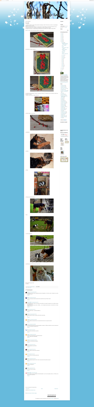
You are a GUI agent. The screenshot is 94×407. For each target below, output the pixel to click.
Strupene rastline (63, 109)
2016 (62, 39)
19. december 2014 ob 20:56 (32, 358)
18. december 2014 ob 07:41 (32, 309)
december (63, 42)
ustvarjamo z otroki (63, 111)
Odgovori (28, 311)
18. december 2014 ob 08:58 (33, 319)
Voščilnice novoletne (63, 116)
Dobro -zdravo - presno (64, 88)
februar (63, 65)
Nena (28, 349)
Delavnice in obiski (63, 87)
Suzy (27, 344)
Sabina (28, 334)
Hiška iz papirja (29, 372)
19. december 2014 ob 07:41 (32, 344)
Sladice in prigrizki (63, 108)
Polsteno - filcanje (63, 103)
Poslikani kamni (63, 104)
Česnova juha (63, 51)
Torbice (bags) (34, 19)
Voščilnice (29, 287)
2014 (62, 41)
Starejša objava (56, 388)
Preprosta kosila (29, 19)
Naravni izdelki (63, 100)
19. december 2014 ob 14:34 (32, 349)
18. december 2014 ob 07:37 (35, 302)
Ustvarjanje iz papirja (63, 112)
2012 (62, 69)
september (63, 57)
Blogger (57, 398)
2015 (62, 40)
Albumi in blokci (63, 85)
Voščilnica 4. (63, 52)
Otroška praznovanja (63, 101)
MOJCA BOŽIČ (29, 302)
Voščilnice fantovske (63, 115)
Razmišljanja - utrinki (63, 106)
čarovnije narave (63, 86)
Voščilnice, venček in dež (65, 53)
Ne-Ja (28, 324)
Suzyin (28, 30)
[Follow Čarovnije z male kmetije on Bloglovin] (63, 120)
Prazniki (63, 46)
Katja (28, 363)
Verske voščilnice (63, 113)
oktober (63, 56)
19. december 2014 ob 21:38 (32, 363)
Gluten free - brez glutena (64, 90)
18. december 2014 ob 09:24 (32, 334)
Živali (30, 287)
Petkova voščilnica (64, 45)
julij (62, 59)
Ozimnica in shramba (63, 102)
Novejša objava (27, 388)
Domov (26, 19)
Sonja (28, 358)
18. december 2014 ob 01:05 (32, 297)
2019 (62, 35)
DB (27, 329)
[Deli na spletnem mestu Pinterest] (39, 286)
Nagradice (62, 98)
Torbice (62, 110)
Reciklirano (62, 107)
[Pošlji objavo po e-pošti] (36, 286)
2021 (62, 33)
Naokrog (62, 99)
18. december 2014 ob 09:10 (31, 329)
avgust (63, 58)
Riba (27, 309)
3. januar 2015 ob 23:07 (34, 372)
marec (63, 64)
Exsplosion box (63, 89)
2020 (62, 34)
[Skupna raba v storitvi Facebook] (38, 286)
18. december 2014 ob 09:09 (32, 324)
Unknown (28, 319)
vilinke (28, 297)
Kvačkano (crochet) (44, 19)
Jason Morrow (52, 398)
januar (63, 66)
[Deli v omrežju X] (37, 286)
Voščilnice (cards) (39, 19)
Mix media (62, 97)
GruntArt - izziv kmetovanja (64, 91)
